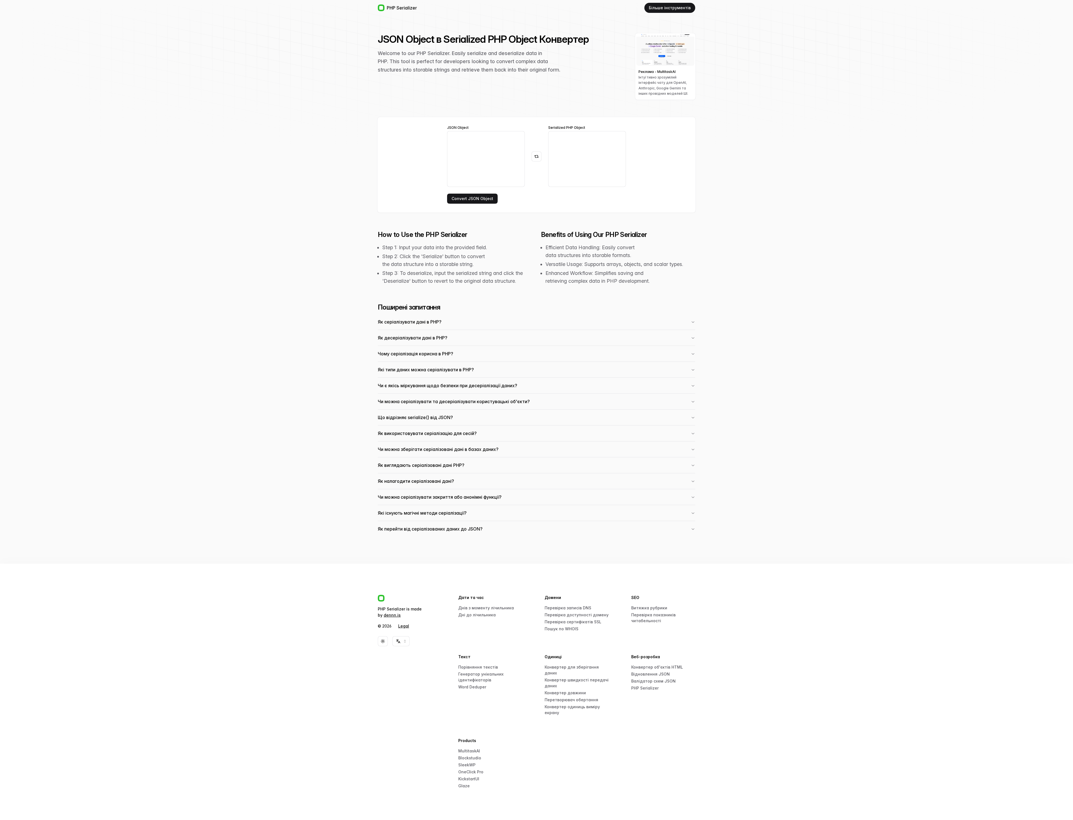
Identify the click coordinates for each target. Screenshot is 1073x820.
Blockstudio (469, 757)
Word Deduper (472, 686)
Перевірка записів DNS (568, 607)
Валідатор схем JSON (653, 681)
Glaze (464, 785)
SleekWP (467, 764)
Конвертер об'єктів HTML (657, 667)
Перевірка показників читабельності (653, 617)
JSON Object (458, 127)
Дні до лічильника (477, 614)
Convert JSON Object (472, 198)
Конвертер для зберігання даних (572, 670)
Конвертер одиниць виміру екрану (572, 709)
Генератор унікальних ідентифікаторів (481, 677)
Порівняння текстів (478, 667)
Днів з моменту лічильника (486, 607)
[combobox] (401, 641)
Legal (403, 626)
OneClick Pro (470, 771)
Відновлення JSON (650, 674)
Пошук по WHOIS (561, 628)
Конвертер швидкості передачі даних (577, 683)
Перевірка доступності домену (577, 614)
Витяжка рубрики (649, 607)
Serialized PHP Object (566, 127)
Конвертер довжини (565, 692)
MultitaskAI (469, 750)
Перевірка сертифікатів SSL (573, 621)
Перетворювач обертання (571, 699)
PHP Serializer (645, 688)
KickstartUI (468, 778)
